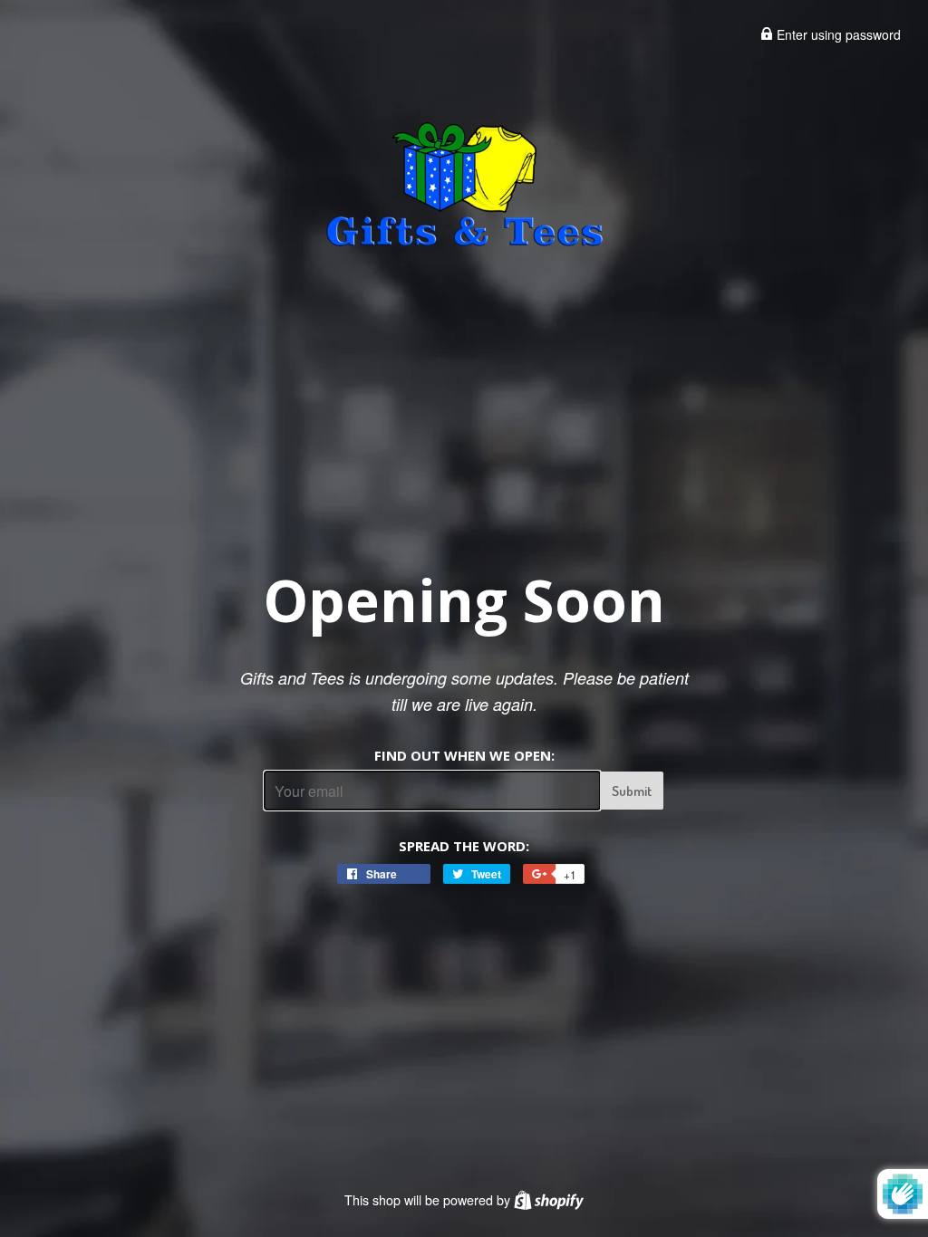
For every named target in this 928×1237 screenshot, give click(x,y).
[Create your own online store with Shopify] (549, 1200)
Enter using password (837, 34)
